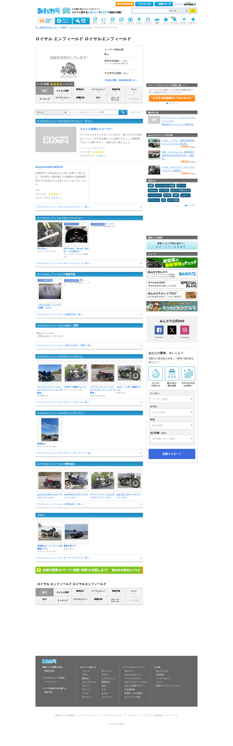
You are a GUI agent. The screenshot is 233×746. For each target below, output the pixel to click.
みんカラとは (162, 671)
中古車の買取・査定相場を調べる (120, 80)
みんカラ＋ (130, 671)
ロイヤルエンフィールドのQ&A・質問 (57, 325)
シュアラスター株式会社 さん (103, 226)
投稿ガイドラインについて (168, 686)
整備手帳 (116, 90)
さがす (104, 674)
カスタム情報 (62, 91)
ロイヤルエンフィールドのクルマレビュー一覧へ (63, 206)
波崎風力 (41, 444)
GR (163, 200)
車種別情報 (49, 671)
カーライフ (106, 697)
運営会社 (59, 715)
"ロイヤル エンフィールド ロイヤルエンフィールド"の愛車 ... (50, 390)
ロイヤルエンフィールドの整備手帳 (56, 274)
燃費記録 (80, 98)
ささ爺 (99, 156)
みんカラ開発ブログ (134, 686)
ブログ (40, 515)
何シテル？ (106, 671)
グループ (86, 689)
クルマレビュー (62, 98)
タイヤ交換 (173, 200)
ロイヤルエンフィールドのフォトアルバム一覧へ (63, 402)
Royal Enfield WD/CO (49, 167)
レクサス (164, 190)
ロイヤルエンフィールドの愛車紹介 (56, 463)
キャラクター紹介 (133, 697)
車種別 (64, 27)
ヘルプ (178, 4)
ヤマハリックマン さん (46, 251)
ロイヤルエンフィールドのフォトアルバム (60, 356)
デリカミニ (154, 200)
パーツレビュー (98, 90)
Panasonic (153, 190)
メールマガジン (163, 678)
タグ (103, 689)
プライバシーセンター (113, 715)
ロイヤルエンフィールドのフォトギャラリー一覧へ (64, 453)
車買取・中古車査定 (134, 693)
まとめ (104, 693)
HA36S (167, 195)
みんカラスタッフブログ (136, 682)
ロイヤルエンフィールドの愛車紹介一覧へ (60, 504)
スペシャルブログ (133, 678)
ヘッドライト (155, 195)
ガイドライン (133, 715)
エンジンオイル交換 (165, 185)
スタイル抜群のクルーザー (96, 128)
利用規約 (71, 715)
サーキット (87, 697)
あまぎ (55, 198)
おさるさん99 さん (98, 396)
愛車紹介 (80, 90)
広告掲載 (157, 715)
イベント (86, 671)
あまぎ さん (121, 393)
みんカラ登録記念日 (180, 190)
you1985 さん (43, 396)
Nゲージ (181, 185)
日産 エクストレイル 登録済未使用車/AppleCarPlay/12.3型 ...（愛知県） (178, 155)
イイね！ (86, 693)
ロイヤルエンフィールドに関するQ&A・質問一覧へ (64, 345)
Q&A (98, 98)
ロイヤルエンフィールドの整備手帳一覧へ (60, 314)
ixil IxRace (42, 248)
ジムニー (185, 195)
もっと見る (190, 205)
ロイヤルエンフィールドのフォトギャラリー (61, 413)
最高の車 (68, 546)
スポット (86, 686)
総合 (44, 91)
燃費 (151, 185)
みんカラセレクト (133, 674)
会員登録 (160, 674)
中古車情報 (130, 689)
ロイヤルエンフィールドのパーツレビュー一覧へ (63, 263)
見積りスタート (171, 453)
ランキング (44, 99)
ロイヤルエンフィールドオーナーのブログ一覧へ (63, 557)
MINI (175, 195)
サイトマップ (171, 715)
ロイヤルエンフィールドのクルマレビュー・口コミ (64, 121)
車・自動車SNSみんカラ (46, 27)
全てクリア (136, 112)
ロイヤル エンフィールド (80, 27)
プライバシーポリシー (89, 715)
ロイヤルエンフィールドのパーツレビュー (60, 217)
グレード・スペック (116, 99)
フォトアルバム (89, 682)
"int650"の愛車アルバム (75, 387)
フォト (134, 90)
